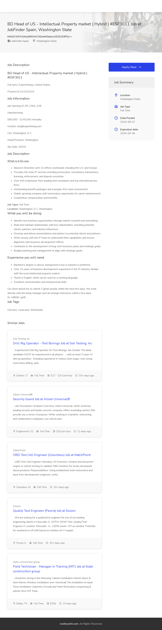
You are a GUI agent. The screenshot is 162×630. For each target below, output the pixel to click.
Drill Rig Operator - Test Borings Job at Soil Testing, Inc (52, 343)
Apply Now (129, 67)
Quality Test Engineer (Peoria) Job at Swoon (44, 511)
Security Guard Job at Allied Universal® (41, 399)
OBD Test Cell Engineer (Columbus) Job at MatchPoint (52, 455)
